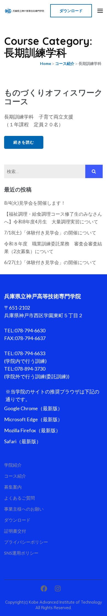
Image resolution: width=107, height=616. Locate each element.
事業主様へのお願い (24, 508)
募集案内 (13, 486)
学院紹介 (13, 464)
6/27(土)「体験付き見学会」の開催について (50, 262)
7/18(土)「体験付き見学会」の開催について (50, 233)
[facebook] (44, 588)
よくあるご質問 (19, 497)
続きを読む (23, 142)
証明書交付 (15, 530)
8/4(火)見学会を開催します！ (35, 203)
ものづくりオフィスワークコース (53, 96)
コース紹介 (15, 475)
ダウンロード (71, 10)
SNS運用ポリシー (21, 552)
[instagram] (58, 588)
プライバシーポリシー (26, 541)
